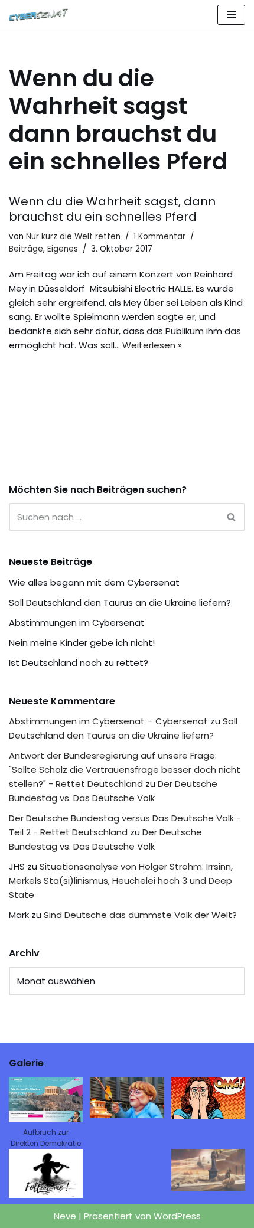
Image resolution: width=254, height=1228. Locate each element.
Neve (65, 1216)
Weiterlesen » (152, 345)
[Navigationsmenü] (231, 15)
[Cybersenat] (41, 14)
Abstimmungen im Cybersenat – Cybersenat (108, 721)
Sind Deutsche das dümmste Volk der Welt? (140, 915)
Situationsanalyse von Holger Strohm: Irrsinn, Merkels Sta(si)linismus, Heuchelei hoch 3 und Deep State (121, 880)
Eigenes (62, 248)
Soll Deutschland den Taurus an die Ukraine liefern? (120, 602)
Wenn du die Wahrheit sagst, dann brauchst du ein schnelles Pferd (112, 209)
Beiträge (26, 248)
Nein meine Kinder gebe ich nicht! (82, 642)
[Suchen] (232, 517)
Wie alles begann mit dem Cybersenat (94, 582)
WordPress (177, 1216)
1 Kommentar (159, 236)
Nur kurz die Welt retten (73, 236)
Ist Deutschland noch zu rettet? (78, 663)
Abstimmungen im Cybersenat (77, 622)
